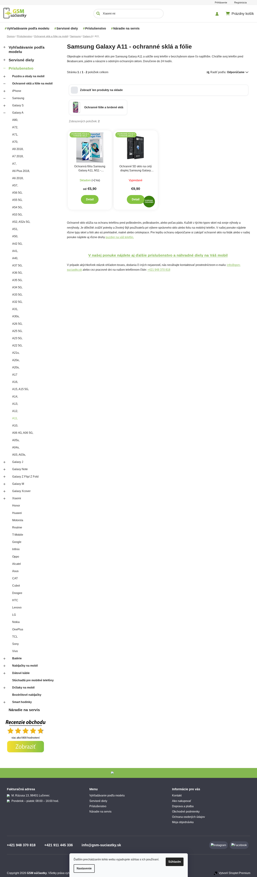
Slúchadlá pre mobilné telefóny (33, 680)
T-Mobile (17, 534)
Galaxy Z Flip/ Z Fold (25, 476)
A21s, (15, 352)
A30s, (15, 316)
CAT (15, 578)
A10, (15, 425)
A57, (15, 185)
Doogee (17, 593)
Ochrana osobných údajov (188, 816)
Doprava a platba (183, 806)
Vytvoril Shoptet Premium (234, 873)
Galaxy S (18, 105)
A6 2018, (17, 178)
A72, (15, 127)
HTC (15, 600)
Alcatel (16, 563)
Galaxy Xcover (21, 491)
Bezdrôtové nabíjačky (26, 694)
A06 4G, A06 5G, (22, 432)
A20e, (16, 360)
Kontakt (177, 795)
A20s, (15, 367)
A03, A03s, (19, 454)
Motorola (17, 520)
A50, (15, 236)
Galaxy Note (20, 469)
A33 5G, (17, 294)
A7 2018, (17, 156)
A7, (14, 163)
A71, (15, 134)
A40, (15, 258)
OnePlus (17, 629)
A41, (15, 250)
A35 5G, (17, 280)
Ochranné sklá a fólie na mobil (32, 83)
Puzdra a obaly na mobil (28, 76)
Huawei (17, 512)
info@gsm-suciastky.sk (101, 845)
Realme (17, 527)
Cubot (16, 585)
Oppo (15, 556)
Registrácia (240, 2)
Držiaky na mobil (23, 687)
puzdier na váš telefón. (120, 237)
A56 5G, (17, 192)
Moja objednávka (183, 822)
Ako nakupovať (181, 800)
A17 (14, 374)
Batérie (17, 658)
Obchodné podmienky (186, 811)
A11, (15, 418)
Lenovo (17, 607)
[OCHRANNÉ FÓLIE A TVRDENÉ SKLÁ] (90, 147)
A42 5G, (17, 243)
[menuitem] (28, 28)
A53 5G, (17, 214)
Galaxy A (17, 112)
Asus (15, 571)
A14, (15, 396)
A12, (15, 411)
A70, (15, 141)
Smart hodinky (22, 702)
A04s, (15, 447)
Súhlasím (174, 861)
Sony (15, 643)
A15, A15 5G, (20, 389)
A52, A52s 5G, (21, 221)
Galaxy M (18, 483)
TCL (15, 636)
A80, (15, 119)
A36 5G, (17, 272)
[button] (158, 90)
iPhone (16, 90)
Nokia (16, 621)
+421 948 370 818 (158, 269)
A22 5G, (17, 345)
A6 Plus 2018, (21, 170)
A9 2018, (17, 149)
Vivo (15, 651)
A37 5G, (17, 265)
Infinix (16, 549)
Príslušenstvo (21, 68)
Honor (16, 505)
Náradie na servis (24, 710)
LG (14, 614)
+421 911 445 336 (58, 845)
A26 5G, (17, 323)
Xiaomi (16, 498)
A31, (15, 309)
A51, (15, 229)
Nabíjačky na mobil (25, 665)
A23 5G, (17, 338)
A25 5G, (17, 330)
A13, (15, 403)
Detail (90, 199)
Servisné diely (21, 60)
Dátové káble (21, 673)
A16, (15, 381)
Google (16, 541)
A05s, (15, 440)
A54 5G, (17, 207)
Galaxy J (17, 461)
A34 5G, (17, 287)
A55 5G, (17, 199)
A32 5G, (17, 301)
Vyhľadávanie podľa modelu (27, 49)
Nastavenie (84, 868)
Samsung (18, 98)
